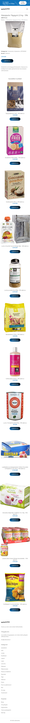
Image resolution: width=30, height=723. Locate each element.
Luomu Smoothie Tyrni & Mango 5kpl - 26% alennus (15, 246)
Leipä (2, 661)
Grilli (2, 650)
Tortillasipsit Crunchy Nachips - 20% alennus (15, 604)
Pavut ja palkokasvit (6, 685)
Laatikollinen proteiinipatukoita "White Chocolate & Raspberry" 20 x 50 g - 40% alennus (15, 467)
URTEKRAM (23, 51)
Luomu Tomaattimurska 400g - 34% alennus (15, 423)
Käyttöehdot (4, 707)
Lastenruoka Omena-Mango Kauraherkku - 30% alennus (15, 559)
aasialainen (4, 648)
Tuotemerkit (11, 51)
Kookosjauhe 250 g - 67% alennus (15, 202)
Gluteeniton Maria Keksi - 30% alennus (15, 157)
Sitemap (3, 712)
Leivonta (3, 663)
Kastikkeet (3, 655)
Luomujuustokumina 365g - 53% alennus (15, 290)
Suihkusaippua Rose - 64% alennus (15, 378)
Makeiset (3, 666)
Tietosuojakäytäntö (6, 710)
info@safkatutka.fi (5, 639)
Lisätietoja (7, 60)
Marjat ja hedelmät (6, 671)
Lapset (3, 658)
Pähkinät (3, 679)
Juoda (2, 653)
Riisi (2, 687)
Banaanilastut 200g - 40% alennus (15, 334)
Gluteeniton (17, 51)
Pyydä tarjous (23, 3)
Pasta (2, 682)
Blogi (2, 702)
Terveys (3, 690)
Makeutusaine (4, 669)
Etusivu (3, 20)
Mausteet (3, 674)
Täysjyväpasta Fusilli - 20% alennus (15, 113)
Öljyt (2, 677)
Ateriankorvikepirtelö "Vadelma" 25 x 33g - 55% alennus (15, 513)
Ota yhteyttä (4, 704)
